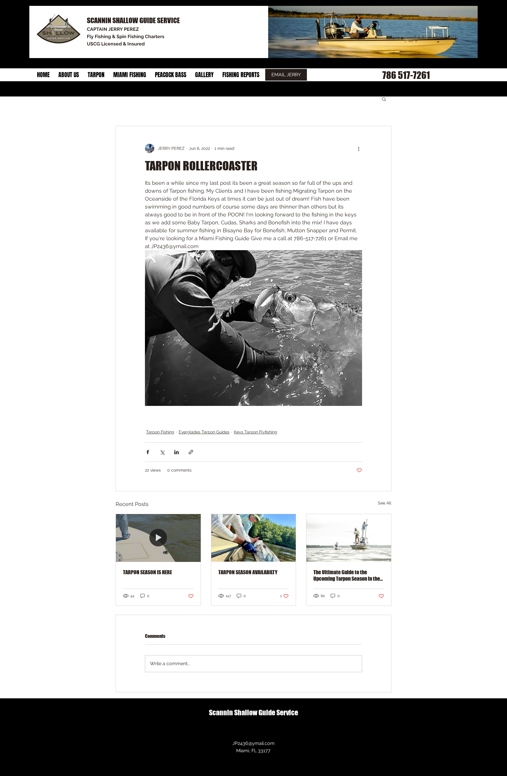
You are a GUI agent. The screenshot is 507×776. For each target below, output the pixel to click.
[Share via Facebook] (148, 452)
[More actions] (358, 148)
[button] (384, 98)
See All (384, 503)
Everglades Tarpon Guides (204, 432)
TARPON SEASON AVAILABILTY (248, 572)
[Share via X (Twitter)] (162, 452)
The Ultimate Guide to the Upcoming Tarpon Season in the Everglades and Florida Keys (346, 575)
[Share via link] (191, 452)
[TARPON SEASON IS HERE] (158, 538)
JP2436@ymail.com (253, 743)
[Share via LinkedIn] (176, 452)
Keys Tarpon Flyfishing (255, 432)
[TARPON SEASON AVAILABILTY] (253, 538)
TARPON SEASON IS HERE (147, 572)
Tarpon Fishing (160, 432)
